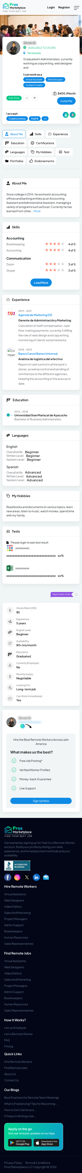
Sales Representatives (18, 943)
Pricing (8, 1046)
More (37, 211)
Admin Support (14, 925)
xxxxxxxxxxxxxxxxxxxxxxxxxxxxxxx (31, 555)
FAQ (7, 1040)
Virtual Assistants (15, 894)
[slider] (55, 244)
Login (51, 7)
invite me (66, 101)
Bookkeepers (13, 931)
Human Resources (16, 937)
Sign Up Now (41, 801)
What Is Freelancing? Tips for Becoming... (31, 1103)
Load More (41, 282)
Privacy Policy (13, 1162)
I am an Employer (15, 1027)
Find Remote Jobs (17, 953)
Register (64, 7)
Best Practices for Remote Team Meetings (31, 1097)
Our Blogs (11, 1090)
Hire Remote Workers (20, 886)
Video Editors (13, 906)
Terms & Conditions (37, 1162)
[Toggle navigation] (77, 7)
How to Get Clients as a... (20, 1110)
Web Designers (14, 900)
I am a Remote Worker (18, 1034)
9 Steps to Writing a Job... (20, 1116)
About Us (10, 1074)
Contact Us (11, 1080)
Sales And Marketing (17, 912)
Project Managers (15, 919)
